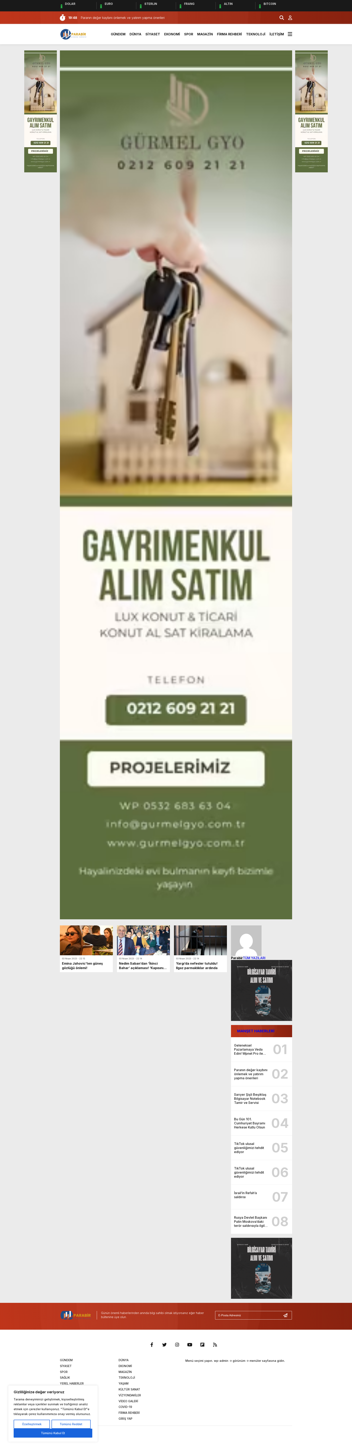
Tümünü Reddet (71, 1424)
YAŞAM (124, 1383)
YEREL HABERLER (72, 1383)
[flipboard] (202, 1344)
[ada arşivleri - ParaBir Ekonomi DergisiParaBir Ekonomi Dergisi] (74, 34)
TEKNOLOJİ (255, 34)
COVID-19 (125, 1407)
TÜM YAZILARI (254, 958)
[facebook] (151, 1344)
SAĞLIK (65, 1377)
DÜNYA (135, 34)
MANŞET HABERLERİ (255, 1031)
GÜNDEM (118, 34)
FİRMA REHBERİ (229, 34)
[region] (53, 1413)
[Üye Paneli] (288, 17)
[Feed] (215, 1344)
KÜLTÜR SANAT (129, 1389)
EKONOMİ (172, 34)
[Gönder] (287, 1315)
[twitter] (164, 1344)
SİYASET (152, 34)
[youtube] (189, 1344)
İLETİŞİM (277, 34)
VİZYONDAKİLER (130, 1395)
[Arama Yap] (280, 17)
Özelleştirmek (32, 1424)
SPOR (188, 34)
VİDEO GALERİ (128, 1401)
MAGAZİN (205, 34)
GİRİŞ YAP (125, 1418)
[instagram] (177, 1344)
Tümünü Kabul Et (53, 1433)
